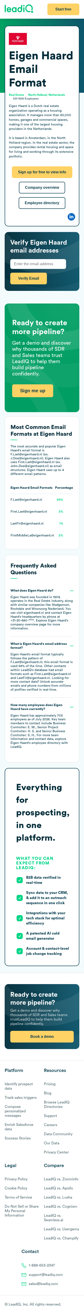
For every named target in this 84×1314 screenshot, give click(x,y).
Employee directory (42, 203)
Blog (47, 1093)
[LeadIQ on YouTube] (77, 1305)
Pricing (50, 1084)
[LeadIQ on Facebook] (66, 1305)
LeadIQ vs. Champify (61, 1238)
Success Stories (18, 1138)
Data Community (58, 1134)
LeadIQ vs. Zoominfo (61, 1179)
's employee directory (35, 743)
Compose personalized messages (15, 1111)
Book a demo (42, 1037)
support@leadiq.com (46, 1275)
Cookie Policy (16, 1188)
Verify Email (28, 278)
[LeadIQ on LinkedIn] (73, 1305)
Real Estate (42, 601)
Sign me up (32, 390)
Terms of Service (18, 1197)
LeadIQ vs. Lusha (58, 1197)
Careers (50, 1125)
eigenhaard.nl (34, 612)
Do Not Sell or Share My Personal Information (22, 1211)
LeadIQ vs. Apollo (58, 1188)
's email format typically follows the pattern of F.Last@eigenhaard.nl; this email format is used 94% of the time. (41, 666)
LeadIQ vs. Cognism (60, 1206)
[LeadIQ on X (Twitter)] (69, 1305)
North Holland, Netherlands (46, 94)
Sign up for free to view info (42, 172)
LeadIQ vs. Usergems (61, 1229)
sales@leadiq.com (43, 1284)
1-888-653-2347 (42, 1265)
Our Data (51, 1143)
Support (50, 1116)
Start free (63, 9)
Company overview (42, 187)
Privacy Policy (16, 1179)
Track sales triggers (21, 1098)
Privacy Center (56, 1152)
